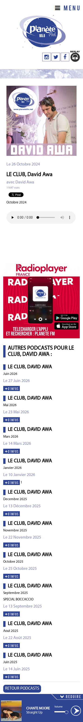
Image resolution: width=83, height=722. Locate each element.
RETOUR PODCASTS (22, 689)
